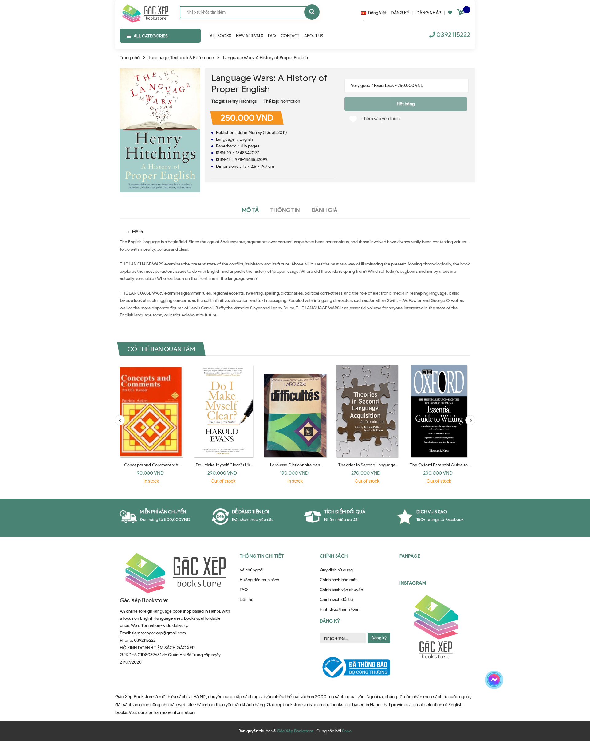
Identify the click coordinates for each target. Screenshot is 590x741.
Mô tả (137, 231)
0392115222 (453, 34)
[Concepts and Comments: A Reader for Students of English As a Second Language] (151, 411)
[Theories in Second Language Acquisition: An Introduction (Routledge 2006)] (367, 411)
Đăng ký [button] (330, 621)
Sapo (347, 731)
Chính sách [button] (334, 556)
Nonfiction (290, 101)
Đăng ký (379, 638)
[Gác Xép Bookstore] (145, 12)
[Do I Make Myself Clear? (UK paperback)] (223, 411)
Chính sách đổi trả (336, 599)
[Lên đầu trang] (493, 701)
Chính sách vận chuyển (341, 589)
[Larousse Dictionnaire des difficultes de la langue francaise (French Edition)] (295, 411)
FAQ (244, 589)
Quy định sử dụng (336, 570)
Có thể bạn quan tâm (161, 349)
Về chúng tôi (251, 570)
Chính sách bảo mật (338, 579)
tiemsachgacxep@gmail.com (159, 633)
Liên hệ (247, 599)
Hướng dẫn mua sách (259, 579)
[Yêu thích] (450, 12)
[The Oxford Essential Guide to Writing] (438, 411)
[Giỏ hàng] (461, 13)
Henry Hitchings (241, 101)
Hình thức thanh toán (340, 609)
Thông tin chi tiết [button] (262, 556)
